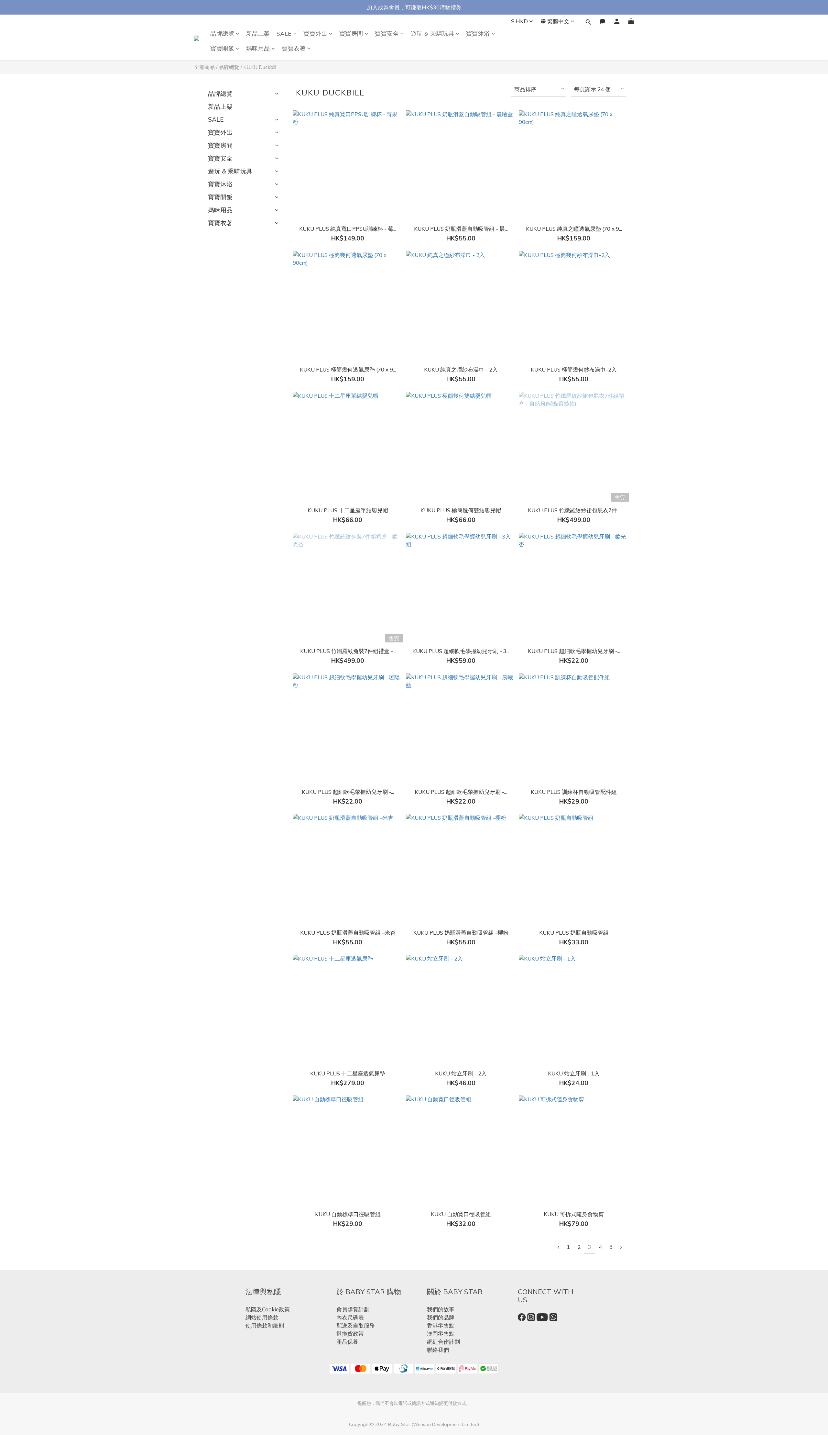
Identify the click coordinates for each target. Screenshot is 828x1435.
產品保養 (347, 1341)
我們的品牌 (440, 1317)
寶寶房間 (351, 33)
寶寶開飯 (222, 48)
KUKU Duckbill (259, 67)
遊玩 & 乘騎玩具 (432, 33)
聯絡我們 (438, 1349)
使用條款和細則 (264, 1325)
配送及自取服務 (355, 1325)
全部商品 (204, 67)
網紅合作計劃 (443, 1341)
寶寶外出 (315, 33)
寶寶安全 (387, 33)
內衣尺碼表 (350, 1317)
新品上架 (258, 33)
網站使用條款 (261, 1317)
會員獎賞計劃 (352, 1309)
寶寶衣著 (294, 48)
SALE (284, 33)
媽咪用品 (258, 48)
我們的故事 (440, 1309)
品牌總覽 (222, 33)
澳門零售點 (440, 1333)
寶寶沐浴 (478, 33)
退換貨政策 (350, 1333)
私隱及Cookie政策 (267, 1309)
